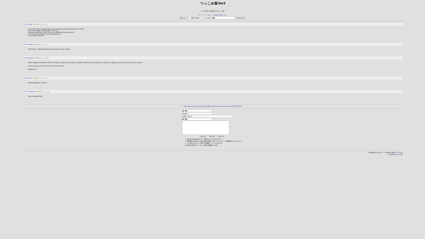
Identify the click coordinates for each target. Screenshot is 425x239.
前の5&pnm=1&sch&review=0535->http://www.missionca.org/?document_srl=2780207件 (212, 106)
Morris (31, 58)
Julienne (32, 91)
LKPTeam (399, 152)
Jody (30, 24)
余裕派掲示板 (392, 154)
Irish (30, 78)
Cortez (31, 44)
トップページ (204, 15)
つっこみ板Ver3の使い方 (217, 15)
